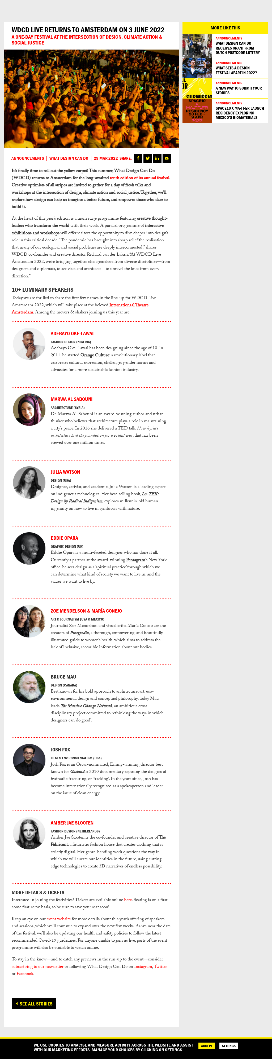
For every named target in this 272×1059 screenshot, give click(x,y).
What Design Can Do (68, 158)
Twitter (160, 967)
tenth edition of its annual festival (139, 178)
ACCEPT (206, 1045)
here (128, 900)
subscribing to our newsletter (37, 967)
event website (59, 919)
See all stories (36, 1003)
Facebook (24, 974)
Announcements (27, 158)
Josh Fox (60, 749)
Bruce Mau (63, 676)
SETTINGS (229, 1045)
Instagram (143, 967)
